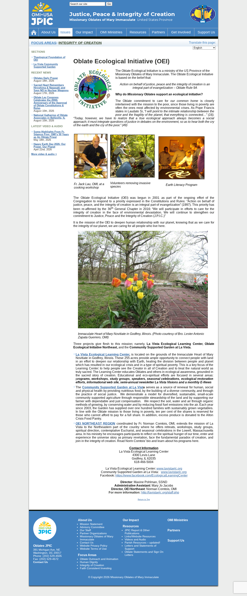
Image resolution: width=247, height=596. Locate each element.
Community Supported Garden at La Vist (112, 387)
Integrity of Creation (80, 43)
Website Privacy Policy (93, 545)
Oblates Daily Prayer (46, 78)
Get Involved (181, 32)
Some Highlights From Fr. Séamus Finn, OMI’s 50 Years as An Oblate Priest (51, 134)
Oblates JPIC (42, 545)
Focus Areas (43, 43)
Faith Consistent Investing (96, 568)
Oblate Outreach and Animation (99, 558)
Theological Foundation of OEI (49, 58)
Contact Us (40, 562)
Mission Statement (91, 524)
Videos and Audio (135, 539)
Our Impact (84, 32)
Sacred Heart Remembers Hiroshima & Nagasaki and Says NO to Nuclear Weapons (51, 88)
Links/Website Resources (140, 536)
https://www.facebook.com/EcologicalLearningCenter (151, 475)
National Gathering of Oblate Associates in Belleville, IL (51, 116)
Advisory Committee (92, 527)
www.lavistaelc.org (169, 468)
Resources (138, 32)
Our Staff (85, 530)
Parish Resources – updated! (142, 542)
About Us (48, 32)
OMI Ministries (111, 32)
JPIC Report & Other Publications (137, 532)
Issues (65, 32)
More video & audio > (44, 154)
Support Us (206, 32)
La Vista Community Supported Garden (46, 65)
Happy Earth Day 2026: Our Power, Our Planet (50, 145)
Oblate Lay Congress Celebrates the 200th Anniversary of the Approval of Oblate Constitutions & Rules (50, 103)
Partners (158, 32)
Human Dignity (89, 562)
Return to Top (144, 499)
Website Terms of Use (93, 548)
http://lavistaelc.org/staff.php (160, 492)
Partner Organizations (93, 533)
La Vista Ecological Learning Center (102, 354)
